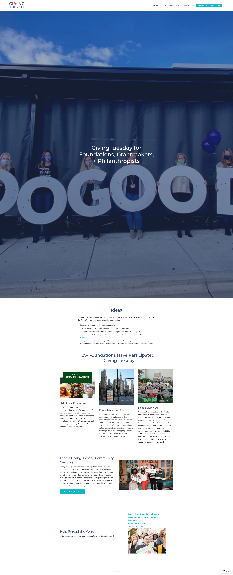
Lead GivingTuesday (72, 492)
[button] (155, 5)
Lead (165, 5)
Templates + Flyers (136, 523)
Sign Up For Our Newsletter (209, 5)
